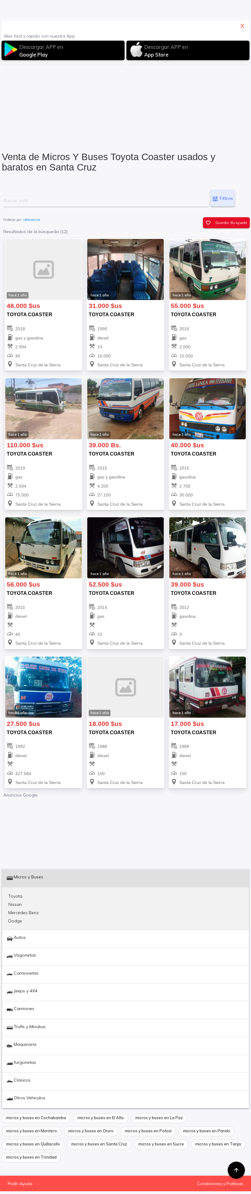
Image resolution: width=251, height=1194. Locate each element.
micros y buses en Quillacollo (33, 1143)
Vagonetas (25, 955)
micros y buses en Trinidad (31, 1157)
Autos (20, 937)
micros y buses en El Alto (100, 1117)
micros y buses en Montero (31, 1130)
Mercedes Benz (23, 912)
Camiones (24, 1008)
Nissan (15, 904)
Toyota (15, 896)
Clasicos (22, 1080)
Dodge (15, 921)
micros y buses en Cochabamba (36, 1117)
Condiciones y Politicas (220, 1183)
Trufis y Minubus (30, 1026)
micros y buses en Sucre (161, 1143)
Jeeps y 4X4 (25, 991)
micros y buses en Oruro (91, 1130)
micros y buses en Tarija (218, 1143)
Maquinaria (25, 1044)
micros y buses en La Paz (159, 1117)
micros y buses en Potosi (148, 1130)
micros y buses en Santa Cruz (99, 1143)
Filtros (222, 199)
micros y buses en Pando (206, 1130)
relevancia (31, 220)
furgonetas (25, 1062)
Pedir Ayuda (20, 1183)
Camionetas (26, 973)
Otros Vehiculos (29, 1098)
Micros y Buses (28, 877)
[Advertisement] (125, 106)
